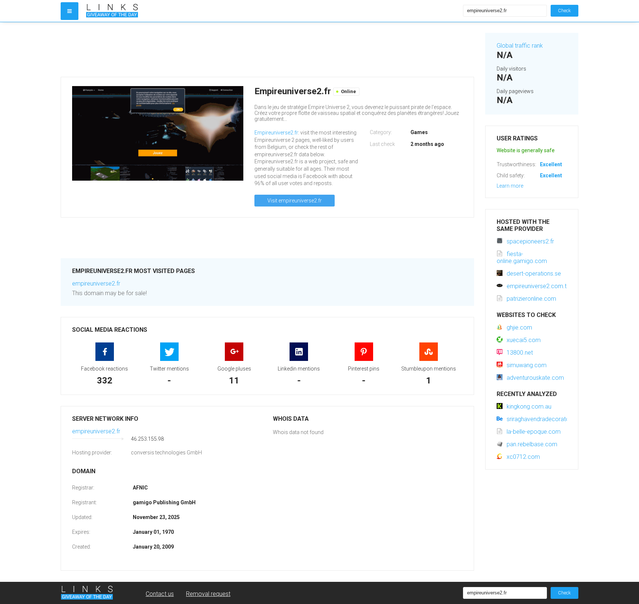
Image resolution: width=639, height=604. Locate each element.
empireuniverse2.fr (96, 283)
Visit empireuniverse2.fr (294, 201)
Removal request (208, 593)
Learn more (510, 186)
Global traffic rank (520, 45)
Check (564, 10)
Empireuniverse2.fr (276, 133)
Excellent (551, 164)
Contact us (160, 593)
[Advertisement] (267, 49)
